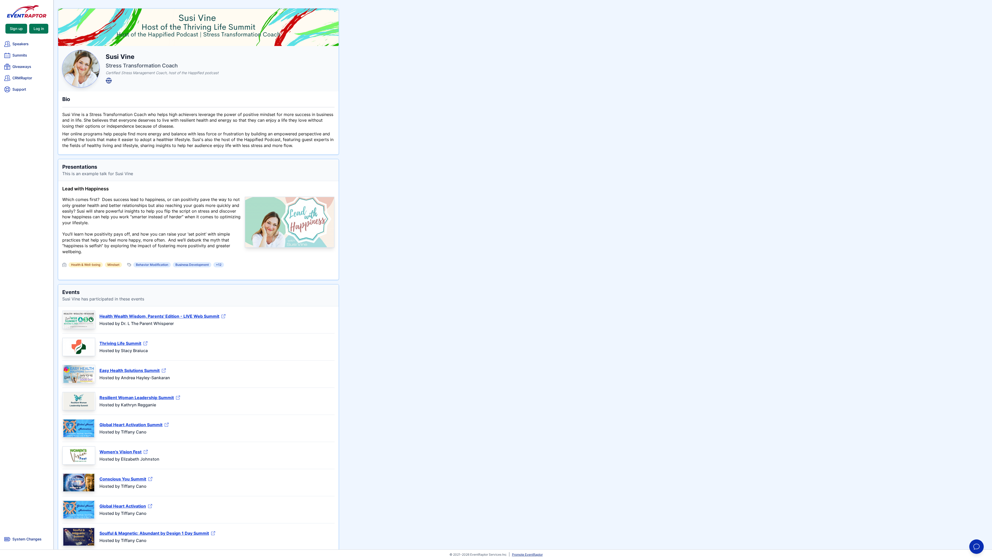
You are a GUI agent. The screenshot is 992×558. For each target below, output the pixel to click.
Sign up (16, 28)
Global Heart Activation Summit (130, 424)
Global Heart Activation (122, 506)
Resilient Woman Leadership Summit (136, 397)
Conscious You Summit (122, 479)
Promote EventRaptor (527, 554)
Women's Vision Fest (120, 451)
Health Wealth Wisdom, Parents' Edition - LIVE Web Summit (159, 316)
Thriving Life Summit (120, 343)
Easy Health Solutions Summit (129, 370)
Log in (39, 28)
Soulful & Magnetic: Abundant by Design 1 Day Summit (154, 533)
